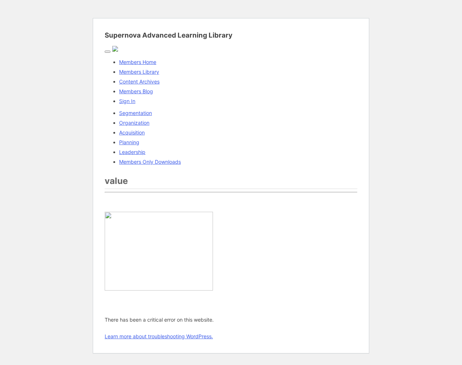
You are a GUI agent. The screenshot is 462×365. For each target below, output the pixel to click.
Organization (134, 123)
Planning (129, 142)
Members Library (139, 72)
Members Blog (136, 91)
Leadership (132, 152)
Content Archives (139, 81)
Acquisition (132, 132)
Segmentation (135, 113)
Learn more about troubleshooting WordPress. (159, 336)
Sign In (127, 101)
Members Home (137, 62)
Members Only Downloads (150, 162)
